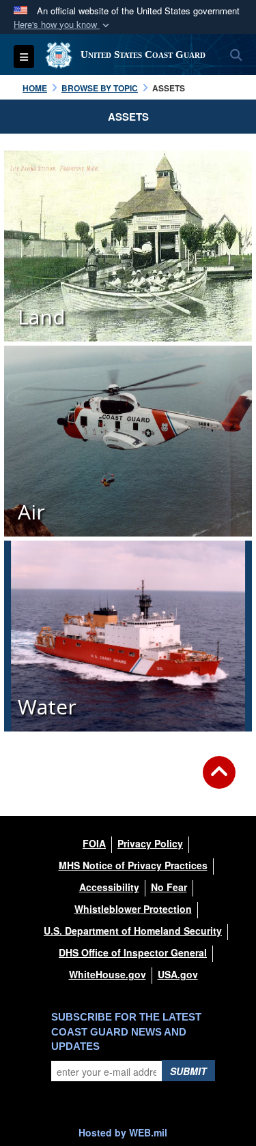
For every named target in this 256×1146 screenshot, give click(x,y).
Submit (188, 1071)
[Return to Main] (219, 780)
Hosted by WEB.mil (123, 1132)
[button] (63, 25)
